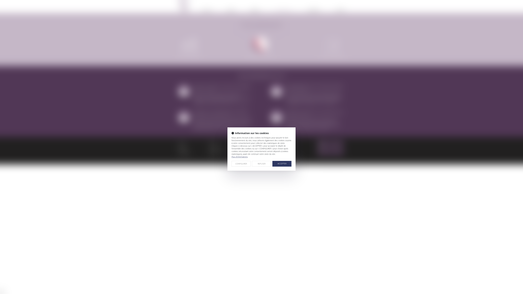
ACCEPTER (282, 163)
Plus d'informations (240, 156)
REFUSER (261, 163)
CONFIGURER (241, 163)
